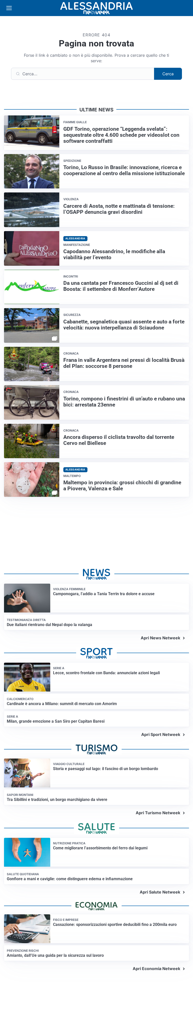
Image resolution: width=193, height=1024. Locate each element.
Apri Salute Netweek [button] (160, 892)
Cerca (168, 73)
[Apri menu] (9, 8)
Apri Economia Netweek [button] (156, 968)
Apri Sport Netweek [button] (160, 734)
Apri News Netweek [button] (160, 637)
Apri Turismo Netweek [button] (158, 812)
